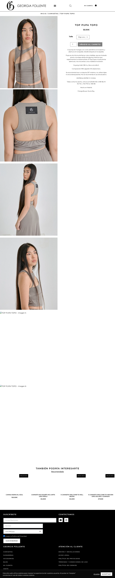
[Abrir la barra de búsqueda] (70, 6)
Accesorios (8, 558)
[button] (55, 6)
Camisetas (53, 13)
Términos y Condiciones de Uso (73, 562)
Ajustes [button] (97, 574)
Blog (5, 562)
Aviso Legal (64, 555)
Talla (71, 36)
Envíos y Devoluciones (69, 552)
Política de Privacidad (19, 536)
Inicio (43, 13)
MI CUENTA (88, 5)
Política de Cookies (68, 565)
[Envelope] (61, 520)
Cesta (6, 569)
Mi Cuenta (8, 565)
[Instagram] (66, 520)
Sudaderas (8, 555)
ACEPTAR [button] (106, 574)
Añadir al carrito (90, 44)
